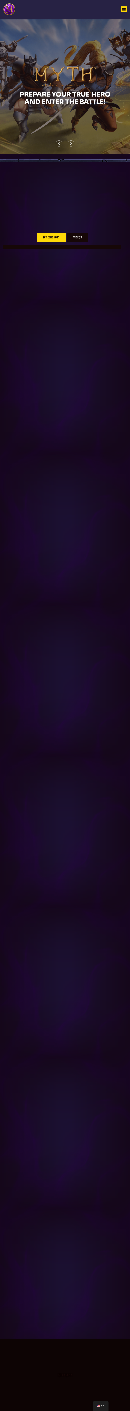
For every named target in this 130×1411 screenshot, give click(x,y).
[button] (124, 9)
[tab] (51, 237)
